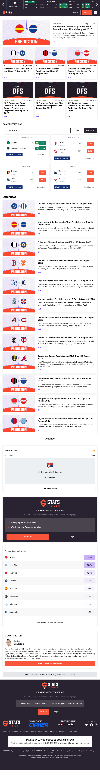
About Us (6, 732)
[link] (86, 725)
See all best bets (50, 488)
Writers (26, 732)
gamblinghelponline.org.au (76, 743)
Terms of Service (50, 732)
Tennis (93, 455)
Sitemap (62, 732)
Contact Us (16, 732)
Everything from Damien (50, 663)
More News (50, 439)
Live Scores (72, 732)
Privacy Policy (36, 732)
